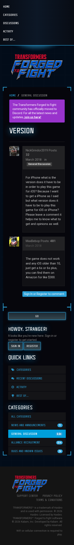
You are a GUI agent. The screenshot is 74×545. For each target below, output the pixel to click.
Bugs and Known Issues (36, 451)
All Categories (21, 416)
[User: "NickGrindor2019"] (15, 151)
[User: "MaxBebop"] (15, 242)
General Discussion (39, 164)
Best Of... (9, 39)
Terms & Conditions (49, 500)
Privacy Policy (52, 496)
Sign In (28, 294)
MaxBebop (33, 241)
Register (42, 294)
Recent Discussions (28, 378)
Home (6, 6)
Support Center (27, 496)
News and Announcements (36, 425)
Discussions (11, 23)
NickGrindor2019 (37, 150)
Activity (8, 31)
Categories (10, 15)
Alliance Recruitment (36, 442)
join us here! (32, 117)
